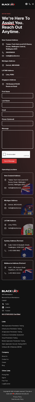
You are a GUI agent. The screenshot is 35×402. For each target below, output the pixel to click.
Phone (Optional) (8, 119)
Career (4, 362)
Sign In (4, 377)
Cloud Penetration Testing (9, 338)
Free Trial (4, 380)
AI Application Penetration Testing (12, 332)
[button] (26, 4)
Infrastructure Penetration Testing (12, 329)
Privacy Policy (17, 397)
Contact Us (5, 359)
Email (4, 110)
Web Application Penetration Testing (13, 325)
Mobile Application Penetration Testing (13, 341)
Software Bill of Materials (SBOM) (12, 347)
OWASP (4, 300)
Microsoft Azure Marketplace (10, 297)
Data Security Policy (17, 399)
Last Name (6, 101)
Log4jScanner (6, 384)
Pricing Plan (5, 374)
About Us (4, 356)
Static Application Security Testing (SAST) (14, 344)
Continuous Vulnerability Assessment (13, 335)
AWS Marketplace (7, 294)
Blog (3, 365)
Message (5, 128)
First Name (6, 91)
